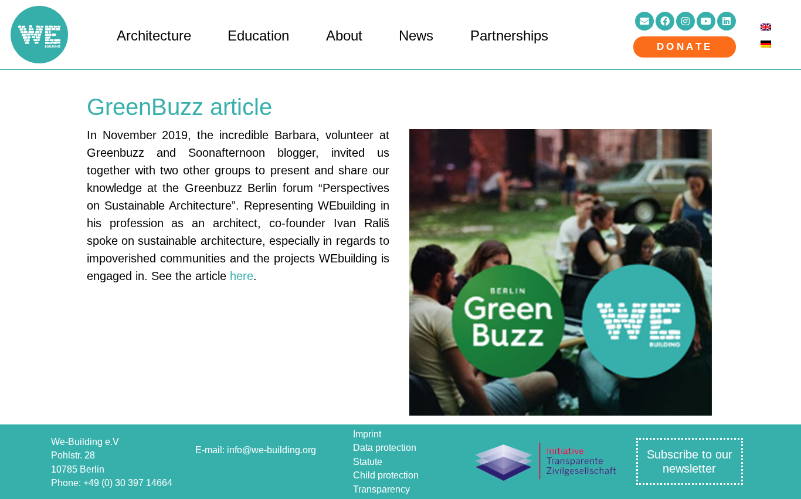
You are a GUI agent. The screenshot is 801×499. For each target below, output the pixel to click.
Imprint (367, 434)
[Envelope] (644, 21)
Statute (367, 462)
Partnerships (509, 36)
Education (258, 36)
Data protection (384, 448)
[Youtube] (706, 21)
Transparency (381, 489)
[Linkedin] (726, 21)
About (344, 36)
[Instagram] (685, 21)
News (416, 36)
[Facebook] (665, 21)
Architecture (154, 36)
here (241, 275)
